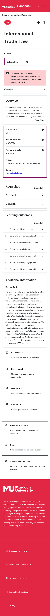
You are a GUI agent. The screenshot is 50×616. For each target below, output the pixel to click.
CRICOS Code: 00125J (18, 578)
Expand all (38, 188)
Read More (40, 120)
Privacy (12, 606)
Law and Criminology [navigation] (14, 173)
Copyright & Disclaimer (18, 592)
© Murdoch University (18, 551)
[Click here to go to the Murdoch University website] (8, 7)
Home (4, 15)
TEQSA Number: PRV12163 (20, 565)
